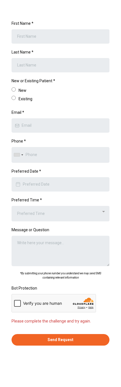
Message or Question (30, 230)
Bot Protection (24, 288)
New (22, 90)
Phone (19, 141)
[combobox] (18, 154)
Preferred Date (26, 171)
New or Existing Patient (33, 81)
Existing (25, 99)
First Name (22, 23)
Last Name (22, 52)
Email (18, 112)
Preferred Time (27, 200)
